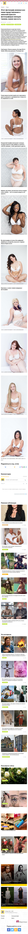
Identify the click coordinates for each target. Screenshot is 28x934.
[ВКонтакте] (5, 467)
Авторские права (15, 916)
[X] (20, 467)
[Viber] (22, 467)
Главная (2, 7)
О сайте (2, 918)
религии (5, 682)
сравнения (5, 849)
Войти (13, 918)
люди (7, 7)
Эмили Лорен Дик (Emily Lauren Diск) (13, 38)
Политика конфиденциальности (11, 912)
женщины (17, 24)
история (5, 731)
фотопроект (10, 24)
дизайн (5, 826)
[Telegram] (26, 467)
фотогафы (5, 707)
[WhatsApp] (24, 467)
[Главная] (4, 3)
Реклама (3, 916)
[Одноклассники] (14, 467)
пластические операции (5, 549)
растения (5, 780)
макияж (5, 803)
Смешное (5, 574)
